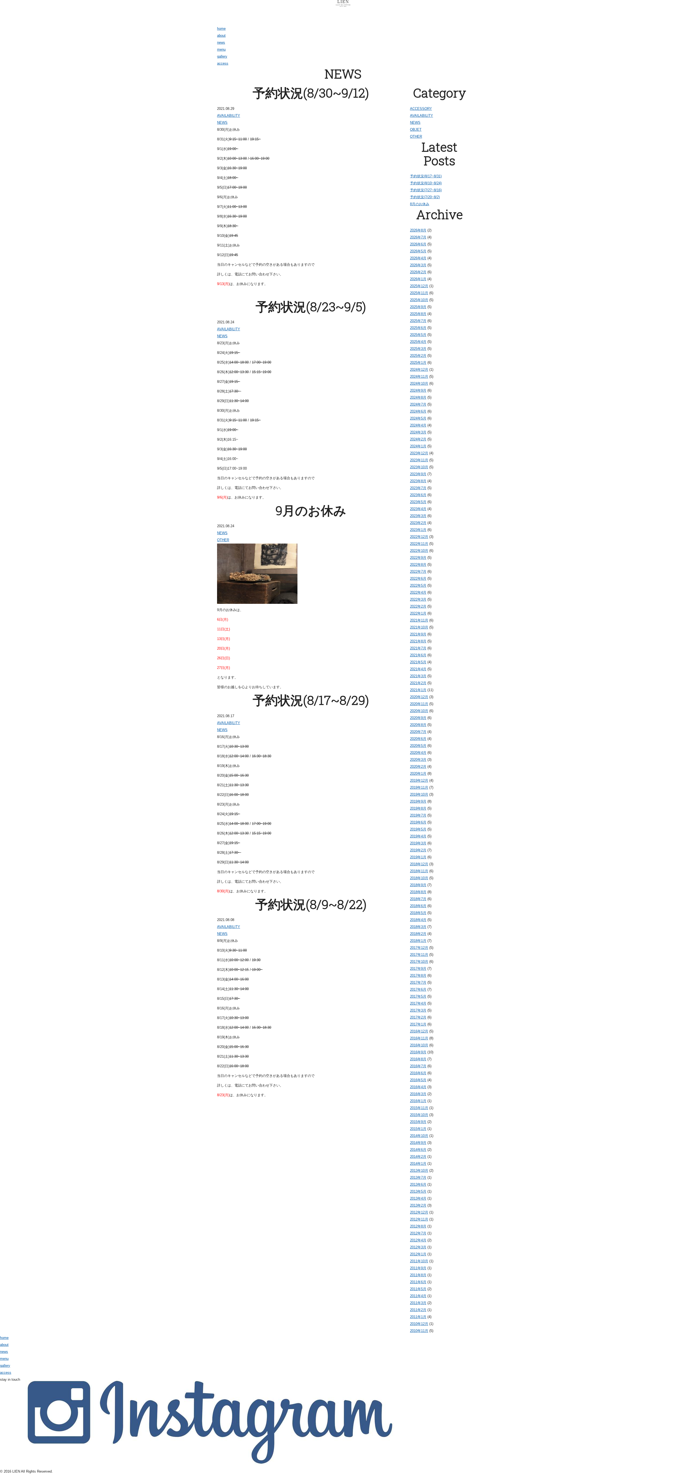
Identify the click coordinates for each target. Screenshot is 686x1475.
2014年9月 (418, 1143)
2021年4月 (418, 669)
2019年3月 (418, 843)
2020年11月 (419, 704)
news (221, 42)
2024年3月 (418, 432)
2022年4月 (418, 592)
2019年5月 (418, 829)
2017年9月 (418, 969)
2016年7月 (418, 1066)
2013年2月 (418, 1205)
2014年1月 (418, 1164)
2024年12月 (419, 370)
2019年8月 (418, 808)
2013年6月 (418, 1184)
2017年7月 (418, 982)
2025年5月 (418, 335)
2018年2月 (418, 934)
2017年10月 (419, 962)
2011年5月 (418, 1289)
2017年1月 (418, 1024)
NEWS (222, 123)
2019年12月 (419, 780)
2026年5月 (418, 251)
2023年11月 (419, 460)
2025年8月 (418, 314)
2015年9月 (418, 1122)
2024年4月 (418, 425)
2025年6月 (418, 328)
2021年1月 (418, 690)
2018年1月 (418, 941)
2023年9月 (418, 474)
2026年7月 (418, 237)
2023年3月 (418, 516)
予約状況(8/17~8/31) (426, 176)
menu (221, 49)
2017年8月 (418, 976)
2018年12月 (419, 864)
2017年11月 (419, 955)
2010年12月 (419, 1324)
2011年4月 (418, 1296)
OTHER (223, 540)
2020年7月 (418, 732)
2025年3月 (418, 349)
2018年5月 (418, 913)
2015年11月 (419, 1108)
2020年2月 (418, 767)
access (222, 63)
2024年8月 (418, 397)
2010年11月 (419, 1331)
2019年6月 (418, 822)
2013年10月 (419, 1171)
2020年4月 (418, 753)
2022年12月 (419, 537)
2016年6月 (418, 1073)
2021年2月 (418, 683)
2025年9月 (418, 307)
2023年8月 (418, 481)
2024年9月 (418, 390)
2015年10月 (419, 1115)
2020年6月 (418, 739)
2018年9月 (418, 885)
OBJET (416, 130)
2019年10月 (419, 794)
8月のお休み (419, 204)
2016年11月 (419, 1038)
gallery (222, 56)
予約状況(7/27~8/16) (426, 190)
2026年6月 (418, 244)
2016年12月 (419, 1031)
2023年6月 (418, 495)
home (221, 29)
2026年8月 (418, 230)
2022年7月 (418, 572)
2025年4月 (418, 342)
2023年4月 (418, 509)
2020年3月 (418, 760)
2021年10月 (419, 627)
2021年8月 (418, 641)
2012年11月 (419, 1219)
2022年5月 (418, 585)
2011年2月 (418, 1310)
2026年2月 (418, 272)
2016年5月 (418, 1080)
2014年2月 (418, 1157)
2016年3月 (418, 1094)
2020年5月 (418, 746)
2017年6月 (418, 989)
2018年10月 (419, 878)
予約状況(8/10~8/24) (426, 183)
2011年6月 (418, 1282)
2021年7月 (418, 648)
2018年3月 (418, 927)
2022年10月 (419, 551)
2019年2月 (418, 850)
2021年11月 (419, 620)
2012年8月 (418, 1226)
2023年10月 (419, 467)
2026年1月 (418, 279)
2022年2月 (418, 606)
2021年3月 (418, 676)
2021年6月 (418, 655)
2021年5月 (418, 662)
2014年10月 (419, 1136)
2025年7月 (418, 321)
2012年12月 (419, 1212)
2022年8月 (418, 565)
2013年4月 (418, 1198)
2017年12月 (419, 948)
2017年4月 (418, 1003)
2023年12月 (419, 453)
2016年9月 (418, 1052)
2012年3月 (418, 1247)
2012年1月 (418, 1254)
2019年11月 (419, 787)
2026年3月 (418, 265)
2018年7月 (418, 899)
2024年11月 (419, 377)
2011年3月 (418, 1303)
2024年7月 (418, 404)
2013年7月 (418, 1177)
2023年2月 (418, 523)
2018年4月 (418, 920)
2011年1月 (418, 1317)
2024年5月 (418, 418)
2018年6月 (418, 906)
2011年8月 (418, 1275)
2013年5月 (418, 1191)
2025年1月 (418, 363)
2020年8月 (418, 725)
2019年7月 (418, 815)
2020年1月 (418, 774)
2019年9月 (418, 801)
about (221, 35)
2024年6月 (418, 411)
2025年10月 (419, 300)
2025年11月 (419, 293)
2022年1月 (418, 613)
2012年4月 (418, 1240)
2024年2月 (418, 439)
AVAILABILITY (228, 116)
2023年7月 (418, 488)
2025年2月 (418, 356)
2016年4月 (418, 1087)
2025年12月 (419, 286)
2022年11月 (419, 544)
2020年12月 (419, 697)
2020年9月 (418, 718)
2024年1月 (418, 446)
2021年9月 (418, 634)
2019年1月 (418, 857)
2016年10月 (419, 1045)
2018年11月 (419, 871)
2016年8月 (418, 1059)
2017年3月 (418, 1010)
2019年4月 (418, 836)
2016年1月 (418, 1101)
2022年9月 (418, 558)
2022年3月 (418, 599)
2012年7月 (418, 1233)
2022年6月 (418, 578)
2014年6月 (418, 1150)
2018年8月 (418, 892)
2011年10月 (419, 1261)
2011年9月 (418, 1268)
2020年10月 (419, 711)
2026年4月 (418, 258)
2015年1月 (418, 1129)
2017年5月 (418, 996)
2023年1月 (418, 530)
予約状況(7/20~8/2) (425, 197)
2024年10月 (419, 383)
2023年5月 (418, 502)
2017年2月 (418, 1017)
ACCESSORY (421, 109)
